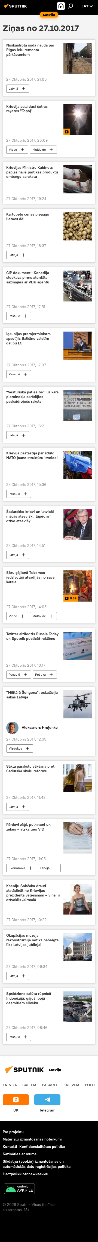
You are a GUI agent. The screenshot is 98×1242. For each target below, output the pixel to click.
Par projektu (13, 1131)
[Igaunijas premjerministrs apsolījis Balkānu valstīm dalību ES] (77, 346)
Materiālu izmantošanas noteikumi (32, 1139)
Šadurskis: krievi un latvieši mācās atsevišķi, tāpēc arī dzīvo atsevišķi (30, 516)
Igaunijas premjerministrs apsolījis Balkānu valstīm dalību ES (28, 339)
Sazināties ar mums (19, 1153)
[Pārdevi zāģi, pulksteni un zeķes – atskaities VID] (77, 838)
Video (13, 149)
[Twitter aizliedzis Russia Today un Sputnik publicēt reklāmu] (77, 646)
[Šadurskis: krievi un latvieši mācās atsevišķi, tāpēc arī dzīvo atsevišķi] (77, 524)
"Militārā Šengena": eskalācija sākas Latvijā (32, 695)
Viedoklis (15, 748)
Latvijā (13, 88)
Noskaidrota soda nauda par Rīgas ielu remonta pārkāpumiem (30, 50)
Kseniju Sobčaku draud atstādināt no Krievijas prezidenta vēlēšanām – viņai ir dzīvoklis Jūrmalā (33, 893)
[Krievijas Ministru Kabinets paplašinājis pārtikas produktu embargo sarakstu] (77, 179)
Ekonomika (17, 868)
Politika (40, 674)
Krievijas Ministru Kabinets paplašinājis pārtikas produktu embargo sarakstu (32, 172)
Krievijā (71, 1084)
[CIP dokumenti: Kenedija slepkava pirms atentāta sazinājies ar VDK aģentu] (77, 286)
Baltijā (29, 1084)
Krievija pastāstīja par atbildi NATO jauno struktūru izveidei (32, 455)
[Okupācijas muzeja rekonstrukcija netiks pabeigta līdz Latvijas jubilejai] (77, 947)
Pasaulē (14, 316)
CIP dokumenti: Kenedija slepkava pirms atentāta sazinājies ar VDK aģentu (27, 278)
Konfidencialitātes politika (42, 1146)
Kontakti (10, 1146)
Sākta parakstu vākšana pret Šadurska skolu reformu (30, 768)
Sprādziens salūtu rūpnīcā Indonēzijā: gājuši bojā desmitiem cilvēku (28, 998)
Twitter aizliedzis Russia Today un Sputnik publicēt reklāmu (32, 636)
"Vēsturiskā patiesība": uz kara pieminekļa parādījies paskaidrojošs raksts (32, 397)
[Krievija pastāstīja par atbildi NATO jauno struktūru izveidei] (77, 465)
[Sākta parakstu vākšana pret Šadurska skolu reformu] (77, 778)
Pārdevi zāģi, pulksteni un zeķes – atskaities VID (28, 827)
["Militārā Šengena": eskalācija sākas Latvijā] (77, 704)
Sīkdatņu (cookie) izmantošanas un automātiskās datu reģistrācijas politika (37, 1164)
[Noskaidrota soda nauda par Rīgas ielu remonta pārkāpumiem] (77, 58)
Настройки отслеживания (25, 1173)
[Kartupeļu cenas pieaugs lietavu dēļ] (77, 226)
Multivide (39, 149)
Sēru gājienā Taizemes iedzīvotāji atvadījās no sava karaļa (30, 577)
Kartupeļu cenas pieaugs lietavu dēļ (27, 216)
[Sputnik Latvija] (16, 8)
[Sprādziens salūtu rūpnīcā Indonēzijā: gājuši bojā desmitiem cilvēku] (77, 1006)
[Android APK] (19, 1189)
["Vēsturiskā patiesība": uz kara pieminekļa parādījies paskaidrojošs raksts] (77, 405)
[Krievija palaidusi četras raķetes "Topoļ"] (77, 119)
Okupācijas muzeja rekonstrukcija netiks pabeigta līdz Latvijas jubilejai (32, 940)
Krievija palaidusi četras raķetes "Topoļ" (27, 109)
